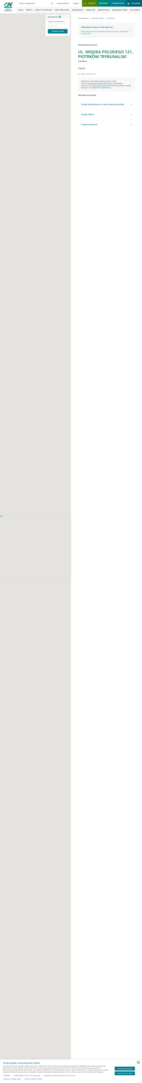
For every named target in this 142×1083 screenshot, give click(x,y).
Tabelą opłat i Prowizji (100, 85)
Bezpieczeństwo (63, 3)
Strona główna (83, 18)
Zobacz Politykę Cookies (33, 1079)
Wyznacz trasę (57, 31)
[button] (138, 1062)
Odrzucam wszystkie (124, 1073)
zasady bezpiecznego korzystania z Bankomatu (105, 83)
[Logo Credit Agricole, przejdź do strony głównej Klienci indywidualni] (8, 6)
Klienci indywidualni (27, 3)
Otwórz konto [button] (117, 3)
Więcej (75, 3)
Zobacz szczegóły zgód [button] (12, 1079)
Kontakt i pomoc (98, 18)
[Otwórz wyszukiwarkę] (52, 3)
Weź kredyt (103, 3)
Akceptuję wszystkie (124, 1069)
